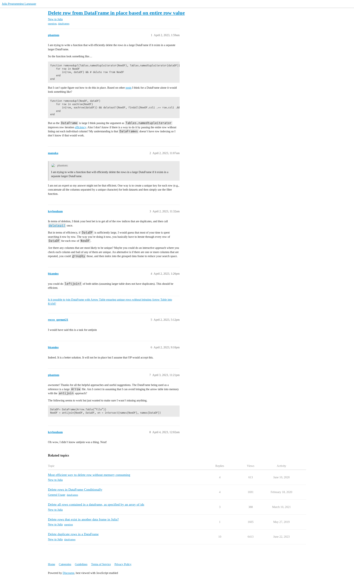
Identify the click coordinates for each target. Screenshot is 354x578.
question (52, 23)
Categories (65, 564)
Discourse (68, 572)
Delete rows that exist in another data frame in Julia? (83, 519)
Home (51, 564)
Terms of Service (101, 564)
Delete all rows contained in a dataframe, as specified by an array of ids (96, 504)
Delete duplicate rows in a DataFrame (73, 534)
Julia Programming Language (19, 3)
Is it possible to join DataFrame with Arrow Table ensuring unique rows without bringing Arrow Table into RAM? (110, 301)
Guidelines (81, 564)
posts (128, 87)
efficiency (80, 127)
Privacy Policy (122, 564)
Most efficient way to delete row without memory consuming (89, 475)
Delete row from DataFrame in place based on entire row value (116, 13)
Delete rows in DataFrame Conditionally (75, 489)
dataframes (63, 23)
